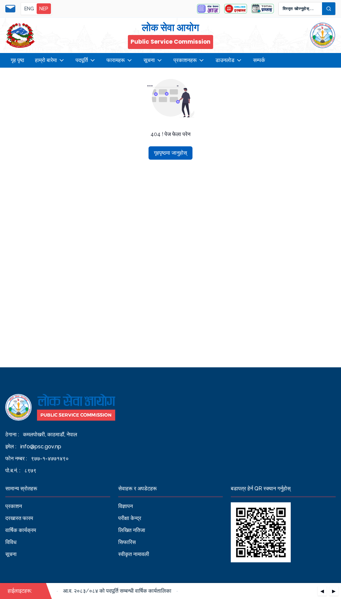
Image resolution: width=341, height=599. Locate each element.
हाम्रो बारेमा (46, 60)
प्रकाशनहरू (185, 60)
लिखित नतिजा (131, 530)
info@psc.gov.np (40, 446)
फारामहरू (116, 60)
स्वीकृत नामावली (133, 554)
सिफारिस (127, 542)
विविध (10, 542)
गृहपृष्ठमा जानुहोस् (170, 153)
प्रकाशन (13, 506)
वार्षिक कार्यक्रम (20, 530)
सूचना (149, 60)
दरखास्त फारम (19, 518)
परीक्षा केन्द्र (129, 518)
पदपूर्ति (82, 60)
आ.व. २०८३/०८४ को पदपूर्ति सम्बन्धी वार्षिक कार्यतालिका (114, 591)
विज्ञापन (125, 506)
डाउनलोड (224, 60)
